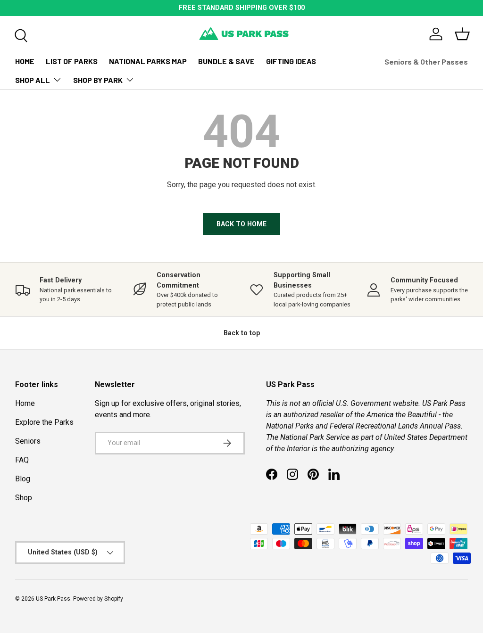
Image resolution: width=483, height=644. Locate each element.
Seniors (28, 441)
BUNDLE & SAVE (226, 61)
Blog (22, 478)
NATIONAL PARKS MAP (148, 61)
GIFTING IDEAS (291, 61)
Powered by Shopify (98, 598)
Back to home (241, 224)
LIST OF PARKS (72, 61)
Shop (23, 497)
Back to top (242, 333)
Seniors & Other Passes (426, 61)
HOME (24, 61)
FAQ (22, 459)
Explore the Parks (44, 422)
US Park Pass (53, 598)
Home (25, 403)
